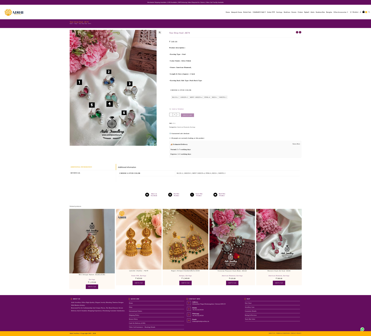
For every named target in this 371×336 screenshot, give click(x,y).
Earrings (192, 127)
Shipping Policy (134, 315)
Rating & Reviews (251, 315)
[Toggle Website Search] (369, 12)
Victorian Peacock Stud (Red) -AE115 (232, 271)
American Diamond (183, 127)
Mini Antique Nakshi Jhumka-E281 (92, 274)
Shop (130, 307)
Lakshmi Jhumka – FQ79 (138, 271)
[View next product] (300, 32)
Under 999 (135, 275)
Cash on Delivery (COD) (137, 323)
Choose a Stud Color (180, 90)
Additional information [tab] (81, 167)
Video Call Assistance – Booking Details (142, 327)
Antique (182, 275)
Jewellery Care (249, 307)
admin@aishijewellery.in (200, 321)
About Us (272, 333)
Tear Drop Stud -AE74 (85, 23)
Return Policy (133, 319)
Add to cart (187, 115)
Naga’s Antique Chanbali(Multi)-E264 (185, 271)
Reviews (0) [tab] (75, 173)
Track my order (250, 319)
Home (131, 303)
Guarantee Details (251, 311)
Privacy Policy (296, 333)
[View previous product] (297, 32)
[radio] (175, 97)
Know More (296, 143)
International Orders (135, 311)
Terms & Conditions (283, 333)
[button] (159, 32)
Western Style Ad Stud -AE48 (279, 271)
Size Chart (248, 303)
